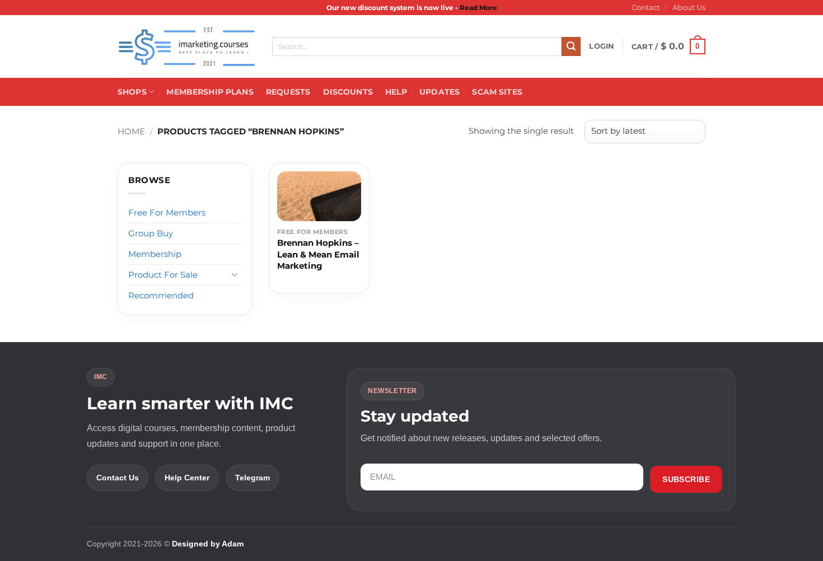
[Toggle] (234, 274)
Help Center (187, 477)
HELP (396, 92)
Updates (439, 92)
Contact (646, 7)
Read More (478, 7)
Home (131, 131)
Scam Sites (497, 92)
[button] (601, 46)
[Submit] (571, 46)
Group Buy (150, 233)
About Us (688, 7)
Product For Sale (163, 274)
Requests (288, 92)
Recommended (161, 295)
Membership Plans (209, 92)
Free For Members (166, 212)
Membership (154, 254)
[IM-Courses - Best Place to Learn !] (186, 46)
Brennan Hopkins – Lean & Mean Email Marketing (318, 254)
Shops (132, 92)
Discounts (348, 92)
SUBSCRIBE (686, 479)
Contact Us (117, 477)
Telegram (252, 477)
